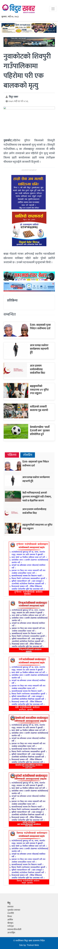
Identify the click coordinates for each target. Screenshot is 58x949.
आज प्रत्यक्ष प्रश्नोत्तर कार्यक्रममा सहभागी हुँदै (39, 349)
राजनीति (10, 913)
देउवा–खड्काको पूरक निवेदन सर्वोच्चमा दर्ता (40, 327)
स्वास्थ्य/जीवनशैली (14, 929)
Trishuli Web (33, 945)
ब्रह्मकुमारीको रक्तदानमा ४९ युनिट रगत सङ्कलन (39, 390)
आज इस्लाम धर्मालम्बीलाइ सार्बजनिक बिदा (37, 369)
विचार (9, 916)
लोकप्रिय (27, 455)
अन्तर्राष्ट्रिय (11, 933)
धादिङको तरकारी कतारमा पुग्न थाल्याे (39, 408)
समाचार (10, 907)
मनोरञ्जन (10, 926)
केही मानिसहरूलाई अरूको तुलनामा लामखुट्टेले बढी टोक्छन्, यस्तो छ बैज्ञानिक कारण (37, 497)
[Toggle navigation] (53, 8)
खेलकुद (10, 923)
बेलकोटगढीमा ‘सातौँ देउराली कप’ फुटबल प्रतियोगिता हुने (40, 431)
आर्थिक (10, 920)
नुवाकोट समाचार (13, 910)
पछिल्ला (12, 455)
